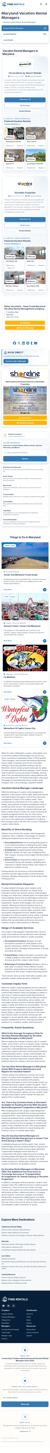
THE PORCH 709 (11, 261)
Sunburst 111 (10, 164)
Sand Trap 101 (31, 141)
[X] (14, 1306)
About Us (30, 1314)
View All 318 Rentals (11, 244)
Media (29, 1320)
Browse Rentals (25, 111)
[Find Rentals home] (13, 4)
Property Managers (8, 1317)
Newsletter (5, 1323)
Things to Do (6, 1320)
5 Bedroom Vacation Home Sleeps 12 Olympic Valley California (23, 1235)
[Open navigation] (46, 4)
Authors (29, 1323)
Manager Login (7, 1335)
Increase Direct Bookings (10, 1329)
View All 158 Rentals (11, 124)
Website (26, 323)
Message (26, 105)
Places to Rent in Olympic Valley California (16, 1230)
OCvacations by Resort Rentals (25, 73)
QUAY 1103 (30, 261)
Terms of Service (33, 1332)
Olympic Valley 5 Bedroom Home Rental (15, 1232)
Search (25, 459)
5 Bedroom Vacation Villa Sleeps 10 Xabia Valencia (19, 1244)
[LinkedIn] (8, 1306)
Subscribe (25, 1404)
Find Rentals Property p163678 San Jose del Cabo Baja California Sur (24, 1263)
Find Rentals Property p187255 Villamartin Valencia (19, 1250)
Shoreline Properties (25, 192)
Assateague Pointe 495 (35, 164)
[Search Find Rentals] (41, 4)
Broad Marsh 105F (33, 286)
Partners (4, 1339)
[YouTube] (3, 1306)
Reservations (31, 1329)
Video (29, 1317)
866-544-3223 (12, 317)
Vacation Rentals (35, 76)
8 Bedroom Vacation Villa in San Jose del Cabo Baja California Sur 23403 (24, 1268)
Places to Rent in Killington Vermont (14, 1277)
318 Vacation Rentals (25, 423)
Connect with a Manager (16, 361)
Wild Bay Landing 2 (12, 286)
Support (29, 1335)
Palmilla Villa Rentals (8, 1259)
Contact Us (24, 1431)
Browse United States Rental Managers (20, 22)
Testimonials (6, 1332)
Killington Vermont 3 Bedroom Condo (14, 1283)
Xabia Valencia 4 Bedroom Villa (12, 1247)
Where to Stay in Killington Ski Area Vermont (16, 1280)
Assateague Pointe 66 (13, 141)
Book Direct (26, 418)
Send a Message (26, 328)
